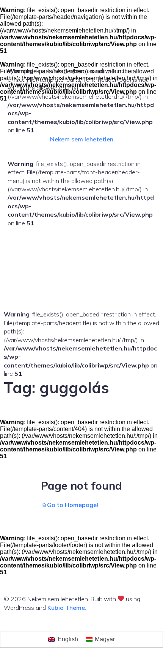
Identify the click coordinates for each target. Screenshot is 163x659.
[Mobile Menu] (11, 232)
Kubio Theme (66, 607)
